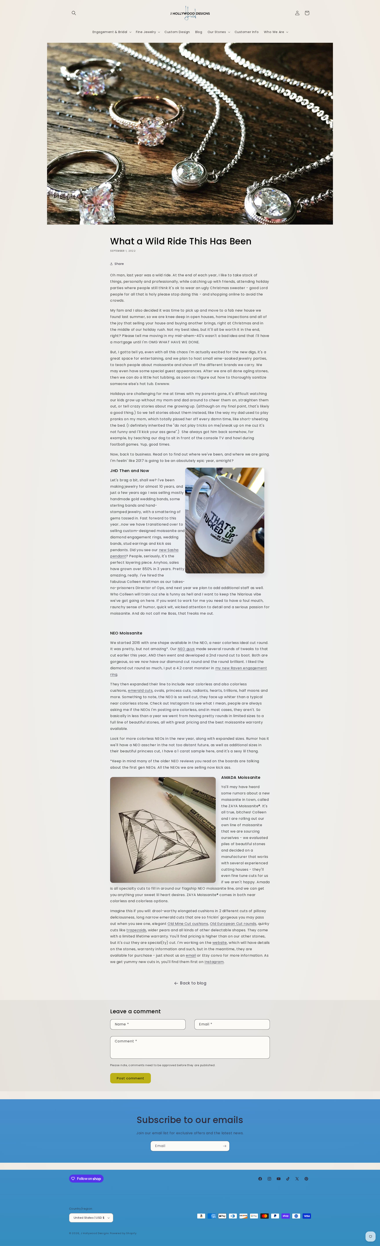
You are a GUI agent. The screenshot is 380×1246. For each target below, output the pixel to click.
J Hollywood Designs (95, 1233)
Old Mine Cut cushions (188, 923)
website (219, 942)
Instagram (214, 961)
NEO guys (186, 648)
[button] (74, 13)
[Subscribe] (224, 1146)
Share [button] (119, 264)
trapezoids (136, 930)
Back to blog (193, 983)
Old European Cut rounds (233, 923)
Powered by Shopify (123, 1233)
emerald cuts (140, 690)
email (191, 955)
